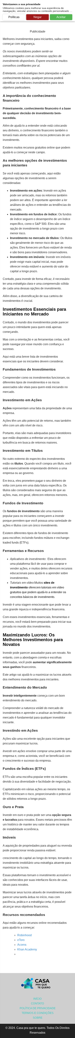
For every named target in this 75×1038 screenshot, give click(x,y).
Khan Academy (27, 949)
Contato (37, 1003)
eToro (21, 939)
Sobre (37, 1017)
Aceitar (61, 17)
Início (37, 998)
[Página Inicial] (37, 984)
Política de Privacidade (38, 1008)
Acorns (21, 944)
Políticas (13, 17)
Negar (37, 17)
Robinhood (24, 935)
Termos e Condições (38, 1012)
